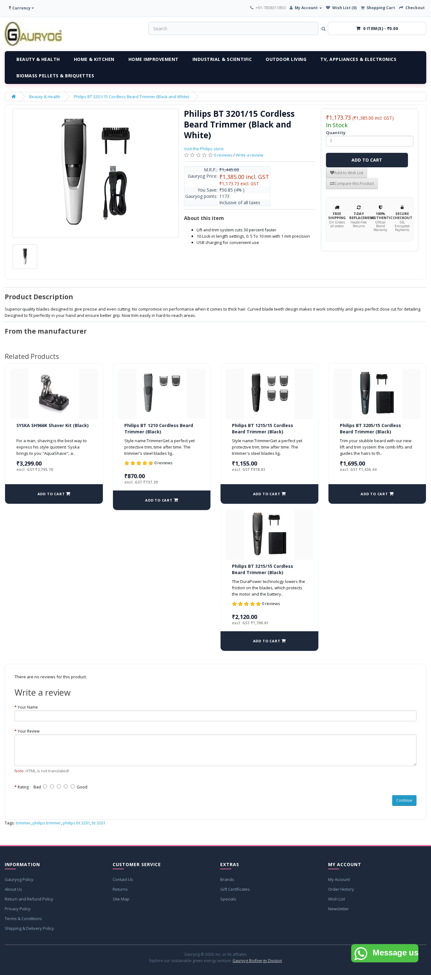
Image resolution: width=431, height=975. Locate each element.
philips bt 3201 (76, 823)
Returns (120, 889)
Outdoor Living (286, 59)
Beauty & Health (38, 59)
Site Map (121, 899)
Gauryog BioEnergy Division (257, 960)
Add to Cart (366, 160)
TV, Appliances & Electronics (358, 59)
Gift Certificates (235, 889)
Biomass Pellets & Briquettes (55, 76)
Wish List (336, 899)
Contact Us (123, 879)
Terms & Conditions (23, 918)
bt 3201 (98, 823)
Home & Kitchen (94, 59)
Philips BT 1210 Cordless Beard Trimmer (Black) (158, 428)
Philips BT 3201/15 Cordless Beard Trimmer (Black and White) (131, 96)
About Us (13, 889)
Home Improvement (153, 59)
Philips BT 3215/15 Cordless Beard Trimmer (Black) (262, 569)
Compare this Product (354, 183)
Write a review (249, 155)
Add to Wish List (348, 172)
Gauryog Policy (19, 879)
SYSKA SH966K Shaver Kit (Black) (52, 425)
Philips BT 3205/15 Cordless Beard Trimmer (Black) (370, 428)
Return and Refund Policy (29, 899)
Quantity (335, 132)
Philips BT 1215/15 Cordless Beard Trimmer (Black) (262, 428)
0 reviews (223, 155)
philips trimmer (46, 823)
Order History (341, 889)
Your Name (28, 707)
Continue (404, 800)
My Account (339, 879)
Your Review (28, 731)
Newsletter (338, 909)
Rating (23, 787)
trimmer (23, 823)
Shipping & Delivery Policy (29, 928)
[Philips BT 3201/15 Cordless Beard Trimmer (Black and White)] (96, 173)
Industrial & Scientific (222, 59)
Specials (228, 899)
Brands (227, 879)
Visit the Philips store (204, 149)
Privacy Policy (18, 909)
